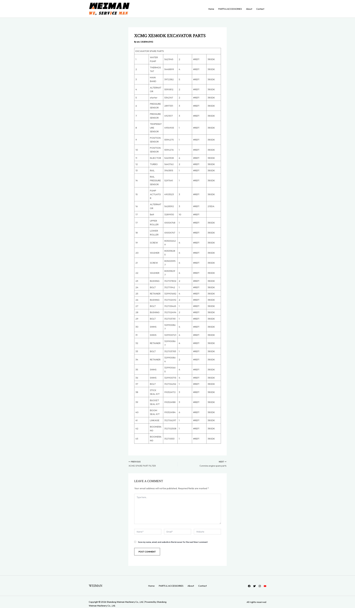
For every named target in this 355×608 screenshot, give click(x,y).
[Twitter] (254, 586)
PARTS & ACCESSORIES (230, 8)
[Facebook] (249, 586)
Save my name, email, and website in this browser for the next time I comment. (173, 542)
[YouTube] (265, 586)
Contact (260, 8)
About (249, 8)
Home (211, 8)
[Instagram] (259, 586)
